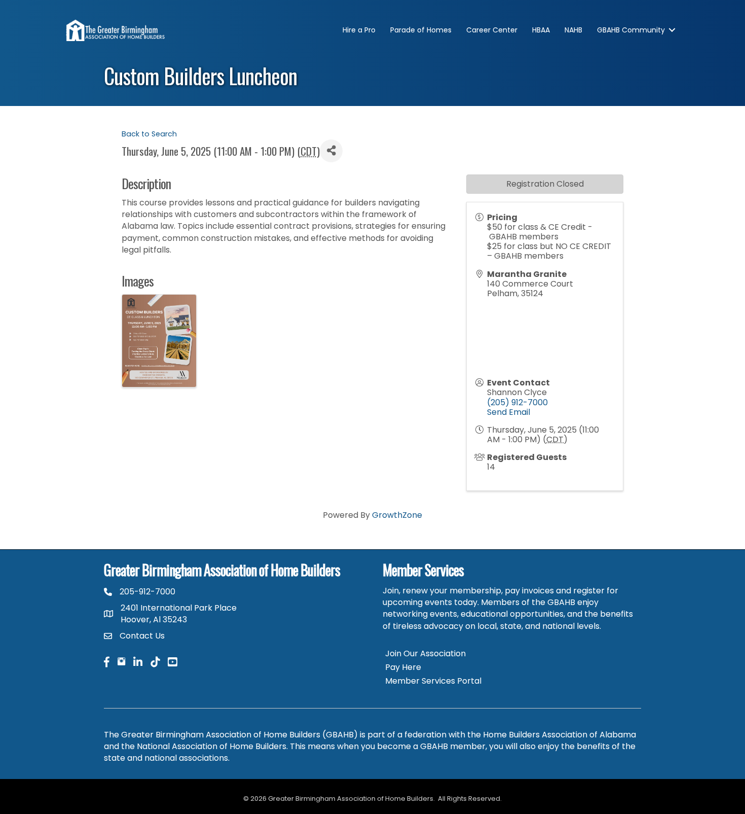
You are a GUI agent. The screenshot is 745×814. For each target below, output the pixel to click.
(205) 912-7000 (517, 402)
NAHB (573, 30)
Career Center (491, 30)
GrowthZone (397, 515)
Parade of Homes (421, 30)
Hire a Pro (359, 30)
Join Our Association (425, 653)
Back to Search (149, 134)
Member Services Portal (433, 681)
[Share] (331, 150)
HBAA (541, 30)
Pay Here (403, 667)
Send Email (508, 412)
